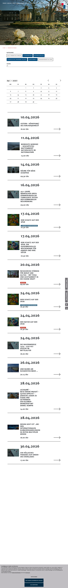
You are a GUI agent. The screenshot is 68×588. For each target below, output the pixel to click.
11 (48, 91)
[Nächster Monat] (60, 81)
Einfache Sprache (33, 3)
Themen (14, 3)
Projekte (5, 3)
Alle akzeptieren (34, 584)
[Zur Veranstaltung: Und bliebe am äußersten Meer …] (57, 374)
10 (41, 91)
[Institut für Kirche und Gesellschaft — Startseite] (56, 6)
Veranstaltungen (20, 3)
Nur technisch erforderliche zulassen (34, 580)
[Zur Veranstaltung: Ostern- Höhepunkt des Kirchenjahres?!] (57, 129)
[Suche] (43, 3)
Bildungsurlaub (39, 55)
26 (56, 98)
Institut (27, 3)
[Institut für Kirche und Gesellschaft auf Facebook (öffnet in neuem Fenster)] (66, 304)
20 (10, 98)
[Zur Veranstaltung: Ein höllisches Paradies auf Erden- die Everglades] (57, 460)
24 (41, 98)
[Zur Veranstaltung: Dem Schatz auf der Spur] (57, 227)
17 (41, 94)
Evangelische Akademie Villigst (16, 59)
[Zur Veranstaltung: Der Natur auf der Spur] (57, 329)
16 (33, 94)
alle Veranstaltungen (14, 55)
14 (18, 94)
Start (4, 47)
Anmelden (40, 3)
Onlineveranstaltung (45, 59)
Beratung (9, 3)
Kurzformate (33, 59)
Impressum (27, 572)
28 (18, 101)
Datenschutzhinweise (16, 572)
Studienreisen (27, 55)
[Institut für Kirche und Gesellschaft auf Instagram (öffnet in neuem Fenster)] (66, 308)
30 (33, 101)
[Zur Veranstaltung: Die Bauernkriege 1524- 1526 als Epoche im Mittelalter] (57, 354)
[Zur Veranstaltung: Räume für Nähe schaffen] (57, 176)
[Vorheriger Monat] (53, 81)
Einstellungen (34, 576)
